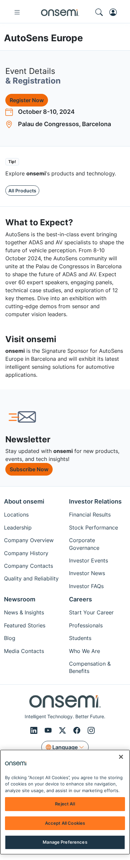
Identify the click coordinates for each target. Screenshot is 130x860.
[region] (65, 802)
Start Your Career (91, 612)
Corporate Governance (84, 544)
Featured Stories (24, 625)
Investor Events (88, 560)
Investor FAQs (86, 586)
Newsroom (19, 599)
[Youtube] (49, 730)
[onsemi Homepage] (60, 12)
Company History (26, 553)
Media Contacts (24, 651)
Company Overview (29, 540)
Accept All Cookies (65, 823)
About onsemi (24, 501)
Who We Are (84, 651)
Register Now (27, 100)
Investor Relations (95, 501)
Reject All (65, 803)
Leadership (18, 527)
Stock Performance (93, 527)
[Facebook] (77, 730)
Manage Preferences (65, 842)
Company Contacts (28, 565)
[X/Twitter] (63, 730)
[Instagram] (91, 730)
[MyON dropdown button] (115, 12)
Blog (9, 638)
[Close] (121, 757)
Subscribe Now (29, 469)
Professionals (86, 625)
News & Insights (24, 612)
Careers (80, 599)
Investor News (87, 573)
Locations (16, 514)
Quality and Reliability (31, 578)
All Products (22, 190)
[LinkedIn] (34, 730)
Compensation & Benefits (90, 667)
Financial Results (90, 514)
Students (80, 638)
